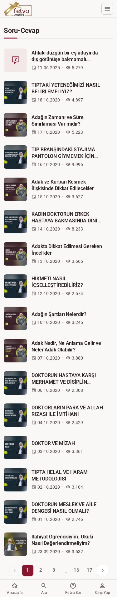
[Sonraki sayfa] (102, 570)
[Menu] (107, 9)
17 (89, 570)
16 (76, 570)
